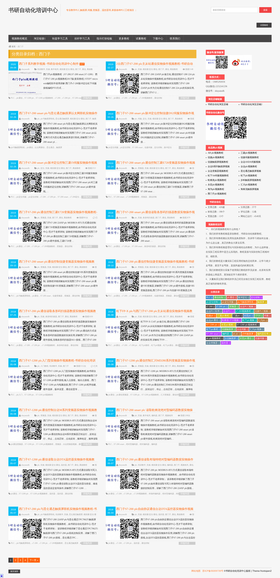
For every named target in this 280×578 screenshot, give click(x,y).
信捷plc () (211, 315)
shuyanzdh (25, 69)
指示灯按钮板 (104, 38)
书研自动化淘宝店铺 (218, 104)
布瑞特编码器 (154, 494)
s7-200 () (210, 306)
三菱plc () (237, 315)
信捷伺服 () (261, 338)
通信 (84, 69)
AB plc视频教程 (215, 153)
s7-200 (57, 98)
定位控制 (158, 147)
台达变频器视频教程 (218, 171)
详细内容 (87, 98)
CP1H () (259, 315)
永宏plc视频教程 (216, 184)
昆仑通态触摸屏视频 (251, 171)
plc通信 (19, 98)
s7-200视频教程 (145, 98)
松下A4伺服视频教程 (218, 175)
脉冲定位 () (243, 297)
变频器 (141, 168)
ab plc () (237, 334)
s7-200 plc (66, 98)
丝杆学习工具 (82, 38)
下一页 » (33, 560)
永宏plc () (248, 315)
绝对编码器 (144, 444)
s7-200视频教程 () (244, 311)
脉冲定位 (168, 147)
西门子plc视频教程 (217, 194)
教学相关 (55, 69)
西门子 (78, 69)
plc (136, 69)
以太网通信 (40, 147)
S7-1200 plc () (213, 325)
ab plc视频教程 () (214, 338)
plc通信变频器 (122, 395)
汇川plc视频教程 (249, 184)
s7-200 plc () (222, 306)
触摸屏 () (262, 302)
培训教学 (41, 69)
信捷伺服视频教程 (250, 157)
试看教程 (141, 38)
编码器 (154, 415)
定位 (145, 119)
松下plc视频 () (249, 320)
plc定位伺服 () (229, 302)
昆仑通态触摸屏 (62, 119)
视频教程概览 (19, 38)
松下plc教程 (144, 345)
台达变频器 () (213, 343)
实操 (48, 69)
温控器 (64, 465)
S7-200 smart (77, 98)
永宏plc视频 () (228, 325)
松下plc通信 (168, 345)
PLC (12, 98)
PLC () (209, 297)
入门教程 (44, 366)
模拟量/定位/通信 (67, 69)
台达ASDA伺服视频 (250, 162)
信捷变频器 (57, 296)
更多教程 (124, 38)
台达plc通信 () (213, 320)
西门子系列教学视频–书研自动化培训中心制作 (49, 63)
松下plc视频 (156, 345)
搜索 (265, 10)
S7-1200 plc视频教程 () (248, 325)
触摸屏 (59, 147)
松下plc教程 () (213, 329)
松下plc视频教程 (249, 175)
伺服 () (267, 315)
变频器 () (234, 306)
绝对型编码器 (132, 444)
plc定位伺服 (113, 147)
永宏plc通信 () (247, 338)
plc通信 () (232, 297)
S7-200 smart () (213, 334)
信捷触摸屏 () (228, 329)
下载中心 (158, 38)
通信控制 (158, 98)
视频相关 (169, 415)
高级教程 (174, 69)
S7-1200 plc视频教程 (44, 98)
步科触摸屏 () (249, 334)
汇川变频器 (165, 395)
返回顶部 (14, 571)
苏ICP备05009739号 (212, 571)
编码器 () (226, 334)
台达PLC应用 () (214, 311)
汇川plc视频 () (257, 329)
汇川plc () (263, 320)
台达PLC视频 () (248, 306)
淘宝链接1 (40, 38)
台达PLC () (228, 311)
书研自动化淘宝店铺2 (251, 104)
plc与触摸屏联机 (47, 119)
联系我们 (175, 38)
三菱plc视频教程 (249, 153)
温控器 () (225, 343)
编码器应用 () (264, 334)
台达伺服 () (242, 329)
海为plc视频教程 (216, 189)
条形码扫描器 (148, 218)
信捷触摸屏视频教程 (218, 162)
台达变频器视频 (70, 444)
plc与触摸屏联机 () (246, 302)
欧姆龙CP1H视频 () (231, 320)
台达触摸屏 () (231, 338)
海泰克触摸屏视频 (250, 189)
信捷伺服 (148, 147)
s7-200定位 (74, 197)
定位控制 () (256, 297)
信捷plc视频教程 (216, 157)
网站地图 (195, 571)
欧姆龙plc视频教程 (217, 180)
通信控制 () (220, 297)
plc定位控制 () (213, 302)
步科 (160, 316)
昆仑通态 (50, 147)
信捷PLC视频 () (262, 311)
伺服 (140, 119)
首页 (14, 46)
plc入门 (19, 395)
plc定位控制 (125, 147)
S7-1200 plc (29, 98)
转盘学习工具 (60, 38)
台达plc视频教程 (249, 166)
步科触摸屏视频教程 (251, 180)
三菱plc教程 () (224, 315)
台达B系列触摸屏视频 (219, 166)
